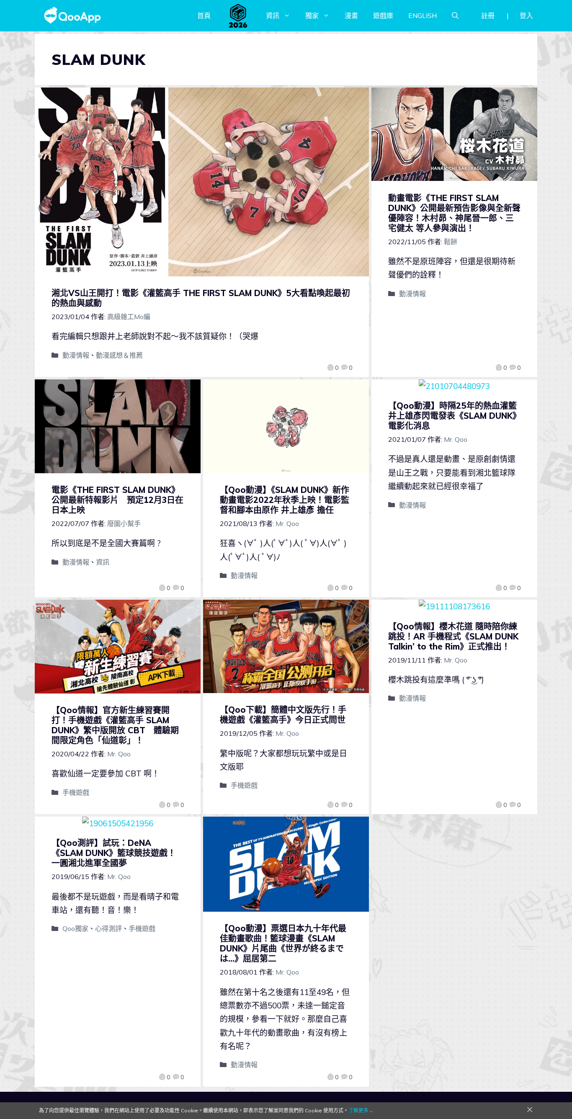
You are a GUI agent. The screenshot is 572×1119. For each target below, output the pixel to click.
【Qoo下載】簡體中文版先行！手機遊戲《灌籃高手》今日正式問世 (283, 714)
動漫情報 (75, 355)
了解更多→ (361, 1110)
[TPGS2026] (238, 15)
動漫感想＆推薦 (119, 355)
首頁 (204, 15)
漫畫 (351, 15)
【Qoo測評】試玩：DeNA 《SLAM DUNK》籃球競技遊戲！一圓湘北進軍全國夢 (114, 853)
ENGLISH (422, 15)
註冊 (488, 15)
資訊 (272, 15)
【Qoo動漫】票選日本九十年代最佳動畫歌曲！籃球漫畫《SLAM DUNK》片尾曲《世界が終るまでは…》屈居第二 (283, 943)
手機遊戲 (75, 792)
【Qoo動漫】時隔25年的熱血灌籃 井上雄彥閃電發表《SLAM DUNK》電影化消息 (456, 415)
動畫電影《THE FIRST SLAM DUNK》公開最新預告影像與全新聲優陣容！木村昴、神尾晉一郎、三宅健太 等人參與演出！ (454, 213)
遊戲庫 (383, 15)
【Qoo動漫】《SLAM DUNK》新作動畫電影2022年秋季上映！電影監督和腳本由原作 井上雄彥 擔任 (284, 500)
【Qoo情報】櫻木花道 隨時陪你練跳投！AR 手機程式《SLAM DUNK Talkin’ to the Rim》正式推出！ (453, 636)
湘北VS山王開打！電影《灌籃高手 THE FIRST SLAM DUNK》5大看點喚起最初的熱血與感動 (201, 298)
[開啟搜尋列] (455, 15)
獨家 (312, 15)
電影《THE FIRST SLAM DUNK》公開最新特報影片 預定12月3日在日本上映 (117, 500)
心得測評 (108, 928)
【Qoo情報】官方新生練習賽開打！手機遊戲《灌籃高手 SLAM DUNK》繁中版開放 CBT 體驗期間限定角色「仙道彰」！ (115, 725)
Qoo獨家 (75, 928)
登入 (526, 15)
